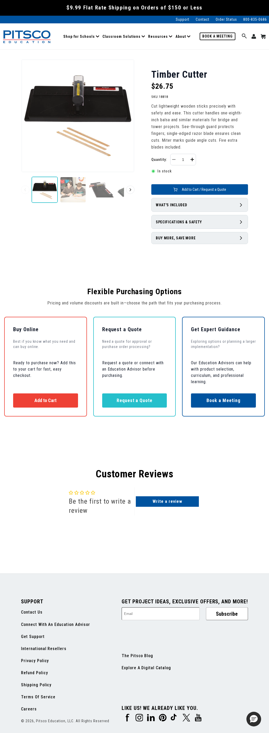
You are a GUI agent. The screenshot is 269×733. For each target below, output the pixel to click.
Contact (202, 19)
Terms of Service (38, 696)
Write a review (167, 501)
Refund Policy (34, 672)
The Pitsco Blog (137, 655)
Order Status (226, 19)
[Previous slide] (25, 190)
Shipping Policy (36, 684)
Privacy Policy (35, 660)
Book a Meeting (217, 36)
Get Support (33, 636)
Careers (29, 708)
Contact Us (32, 612)
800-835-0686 (255, 19)
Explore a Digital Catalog (146, 667)
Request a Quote (134, 400)
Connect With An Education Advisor (55, 624)
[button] (81, 36)
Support (182, 19)
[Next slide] (130, 190)
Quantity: (159, 159)
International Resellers (43, 648)
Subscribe (227, 614)
